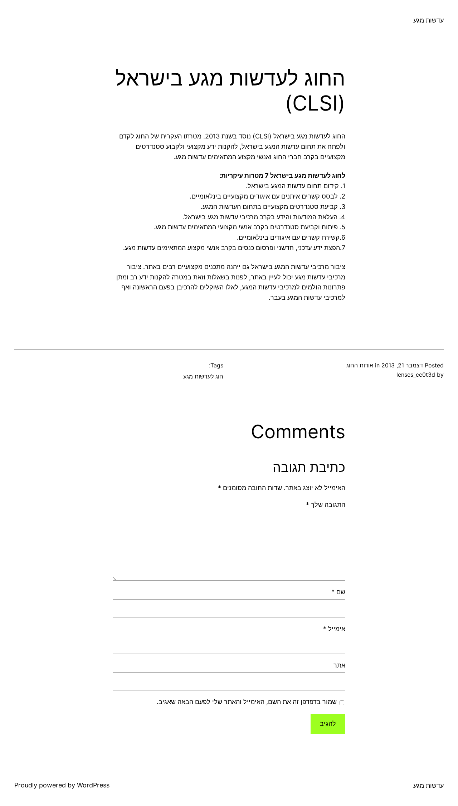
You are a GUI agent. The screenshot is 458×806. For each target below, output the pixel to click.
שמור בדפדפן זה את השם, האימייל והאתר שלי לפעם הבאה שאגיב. (247, 701)
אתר (339, 665)
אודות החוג (359, 365)
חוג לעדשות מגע (203, 376)
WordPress (93, 785)
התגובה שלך (325, 504)
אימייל (334, 628)
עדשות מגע (428, 20)
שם (338, 592)
